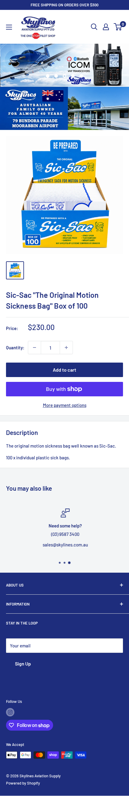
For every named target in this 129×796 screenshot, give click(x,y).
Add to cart (64, 370)
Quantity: (15, 347)
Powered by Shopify (23, 783)
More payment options (64, 405)
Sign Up (23, 663)
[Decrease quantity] (34, 347)
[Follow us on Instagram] (10, 712)
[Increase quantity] (66, 347)
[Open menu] (9, 27)
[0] (118, 26)
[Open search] (94, 27)
